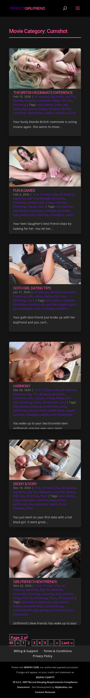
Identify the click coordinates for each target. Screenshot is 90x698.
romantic (61, 309)
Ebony (70, 492)
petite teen (55, 410)
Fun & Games (24, 190)
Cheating (33, 594)
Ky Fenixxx (57, 610)
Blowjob (30, 100)
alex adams (45, 105)
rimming (42, 215)
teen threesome (61, 415)
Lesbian (39, 398)
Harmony (21, 386)
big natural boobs (34, 109)
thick (29, 508)
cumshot (19, 113)
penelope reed (29, 309)
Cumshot (43, 100)
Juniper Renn (37, 410)
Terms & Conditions (58, 651)
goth (65, 304)
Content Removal (45, 692)
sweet (69, 215)
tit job (72, 113)
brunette (64, 211)
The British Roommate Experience (43, 92)
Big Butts (57, 96)
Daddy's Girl (35, 202)
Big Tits (70, 96)
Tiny (63, 402)
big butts (37, 211)
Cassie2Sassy (54, 606)
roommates (35, 113)
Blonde (18, 100)
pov (32, 215)
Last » (67, 642)
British (66, 109)
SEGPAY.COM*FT (45, 677)
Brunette (58, 198)
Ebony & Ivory (25, 484)
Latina (38, 296)
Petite (49, 296)
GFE (30, 296)
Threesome (50, 402)
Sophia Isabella (55, 113)
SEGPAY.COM (31, 667)
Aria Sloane (21, 211)
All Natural (41, 96)
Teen (41, 206)
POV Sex (66, 100)
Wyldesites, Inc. (64, 687)
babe (58, 105)
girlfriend (53, 304)
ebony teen (58, 500)
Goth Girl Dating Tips (32, 288)
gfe (43, 304)
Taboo (31, 206)
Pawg (55, 100)
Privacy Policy (43, 656)
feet (16, 215)
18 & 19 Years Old (45, 194)
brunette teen (49, 406)
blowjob (54, 109)
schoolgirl (57, 215)
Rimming (19, 105)
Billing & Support (26, 651)
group (44, 610)
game (24, 215)
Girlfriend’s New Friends (35, 581)
